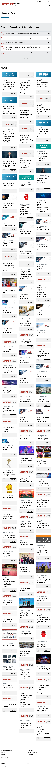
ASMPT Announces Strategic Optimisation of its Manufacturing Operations (25, 164)
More (25, 58)
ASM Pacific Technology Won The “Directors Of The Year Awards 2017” (43, 579)
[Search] (47, 2)
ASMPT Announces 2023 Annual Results (43, 229)
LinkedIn (28, 765)
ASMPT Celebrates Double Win (42, 599)
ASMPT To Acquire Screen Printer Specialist (42, 710)
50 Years (2, 760)
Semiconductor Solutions (32, 752)
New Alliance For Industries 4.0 (25, 589)
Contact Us (3, 765)
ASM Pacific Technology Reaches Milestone (9, 390)
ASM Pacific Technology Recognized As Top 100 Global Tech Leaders (42, 550)
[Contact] (49, 2)
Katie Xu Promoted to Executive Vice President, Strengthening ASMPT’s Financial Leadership (43, 181)
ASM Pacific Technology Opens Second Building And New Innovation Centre (43, 619)
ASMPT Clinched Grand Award (8, 498)
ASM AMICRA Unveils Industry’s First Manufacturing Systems (9, 369)
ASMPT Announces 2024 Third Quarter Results (9, 205)
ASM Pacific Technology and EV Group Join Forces (8, 410)
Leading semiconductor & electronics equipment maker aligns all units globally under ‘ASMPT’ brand (42, 291)
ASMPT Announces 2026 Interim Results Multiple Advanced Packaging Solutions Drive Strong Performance (9, 85)
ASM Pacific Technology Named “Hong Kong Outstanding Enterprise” (9, 583)
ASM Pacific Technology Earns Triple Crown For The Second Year (43, 524)
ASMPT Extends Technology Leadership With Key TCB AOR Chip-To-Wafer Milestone (26, 114)
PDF (49, 33)
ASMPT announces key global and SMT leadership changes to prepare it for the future (9, 267)
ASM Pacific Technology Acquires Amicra (26, 544)
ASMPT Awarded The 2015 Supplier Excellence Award (43, 644)
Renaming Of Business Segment (42, 438)
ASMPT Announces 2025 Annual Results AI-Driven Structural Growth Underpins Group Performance (9, 110)
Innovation (3, 754)
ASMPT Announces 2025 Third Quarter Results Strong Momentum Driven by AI (43, 133)
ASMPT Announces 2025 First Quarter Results (8, 185)
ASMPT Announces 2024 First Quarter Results (25, 233)
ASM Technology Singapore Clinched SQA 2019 (9, 474)
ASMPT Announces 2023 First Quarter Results (42, 248)
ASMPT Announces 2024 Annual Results (26, 185)
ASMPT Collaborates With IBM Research (26, 438)
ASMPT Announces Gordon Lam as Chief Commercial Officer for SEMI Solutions (9, 164)
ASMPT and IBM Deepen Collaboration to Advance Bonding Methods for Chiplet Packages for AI (43, 206)
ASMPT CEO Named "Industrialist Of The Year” (26, 460)
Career (2, 759)
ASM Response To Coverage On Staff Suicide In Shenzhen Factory (26, 724)
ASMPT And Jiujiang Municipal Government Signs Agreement (26, 504)
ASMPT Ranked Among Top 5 (7, 620)
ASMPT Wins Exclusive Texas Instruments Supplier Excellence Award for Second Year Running (26, 210)
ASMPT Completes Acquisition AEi (25, 342)
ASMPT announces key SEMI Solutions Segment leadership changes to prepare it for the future (26, 274)
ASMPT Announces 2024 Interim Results (9, 224)
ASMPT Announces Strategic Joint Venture (8, 429)
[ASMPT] (9, 4)
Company (3, 752)
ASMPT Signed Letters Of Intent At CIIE (43, 463)
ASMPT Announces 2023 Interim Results (26, 252)
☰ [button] (49, 5)
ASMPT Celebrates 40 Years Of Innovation (43, 669)
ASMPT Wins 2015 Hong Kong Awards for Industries (25, 653)
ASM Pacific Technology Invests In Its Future (9, 555)
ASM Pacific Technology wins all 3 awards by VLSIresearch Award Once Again (26, 674)
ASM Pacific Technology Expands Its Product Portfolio (9, 535)
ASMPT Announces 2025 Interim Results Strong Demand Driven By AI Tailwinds (43, 156)
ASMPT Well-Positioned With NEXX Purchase (8, 516)
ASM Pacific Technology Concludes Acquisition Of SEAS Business (43, 731)
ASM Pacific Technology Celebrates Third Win (25, 570)
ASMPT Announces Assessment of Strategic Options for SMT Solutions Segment (43, 109)
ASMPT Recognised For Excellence (25, 634)
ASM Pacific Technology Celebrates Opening (43, 399)
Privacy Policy (17, 774)
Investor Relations (4, 757)
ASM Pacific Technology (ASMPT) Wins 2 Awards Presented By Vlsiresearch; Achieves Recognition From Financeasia (26, 700)
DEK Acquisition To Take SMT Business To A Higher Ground (9, 687)
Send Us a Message (5, 766)
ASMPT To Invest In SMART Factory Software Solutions (26, 525)
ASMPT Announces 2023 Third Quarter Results (9, 243)
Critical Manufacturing (31, 755)
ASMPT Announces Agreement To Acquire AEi (8, 349)
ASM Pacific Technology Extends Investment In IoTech (43, 354)
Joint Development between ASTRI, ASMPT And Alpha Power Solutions (25, 322)
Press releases (30, 766)
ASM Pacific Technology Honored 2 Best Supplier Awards (26, 614)
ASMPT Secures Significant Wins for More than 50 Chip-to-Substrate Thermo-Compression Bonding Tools (26, 87)
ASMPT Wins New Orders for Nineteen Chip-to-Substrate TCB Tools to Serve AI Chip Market (26, 139)
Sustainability (4, 755)
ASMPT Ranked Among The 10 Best (9, 603)
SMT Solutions (30, 754)
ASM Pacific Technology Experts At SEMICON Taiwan (43, 483)
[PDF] (47, 33)
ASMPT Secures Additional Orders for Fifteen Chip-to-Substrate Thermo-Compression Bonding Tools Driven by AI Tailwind (8, 137)
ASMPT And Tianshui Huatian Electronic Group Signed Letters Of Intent (43, 503)
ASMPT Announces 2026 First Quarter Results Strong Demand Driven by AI (43, 84)
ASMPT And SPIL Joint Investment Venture (9, 669)
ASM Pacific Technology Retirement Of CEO (26, 479)
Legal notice (10, 774)
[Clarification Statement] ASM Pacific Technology (25, 399)
